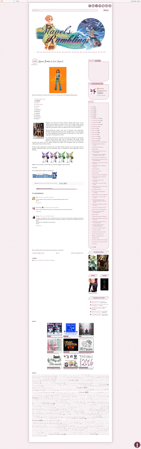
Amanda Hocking (60, 376)
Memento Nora (35, 411)
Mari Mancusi (104, 409)
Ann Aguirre (36, 377)
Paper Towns (80, 414)
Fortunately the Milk (36, 394)
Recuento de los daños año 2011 (99, 242)
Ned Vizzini (39, 414)
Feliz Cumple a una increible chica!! (98, 197)
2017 (92, 107)
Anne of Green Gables (61, 377)
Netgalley (55, 414)
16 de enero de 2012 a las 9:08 (51, 207)
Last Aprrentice (91, 405)
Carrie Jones (44, 383)
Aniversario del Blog (104, 376)
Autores (41, 379)
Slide (90, 423)
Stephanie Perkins (61, 424)
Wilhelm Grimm (85, 434)
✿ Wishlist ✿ (75, 52)
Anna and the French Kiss (49, 377)
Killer (36, 108)
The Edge (95, 427)
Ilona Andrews (103, 396)
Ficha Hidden (95, 149)
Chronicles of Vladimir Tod (73, 384)
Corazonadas (51, 386)
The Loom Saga (62, 430)
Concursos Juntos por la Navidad (98, 180)
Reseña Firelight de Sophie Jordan (98, 144)
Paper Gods (73, 414)
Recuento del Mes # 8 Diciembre (100, 239)
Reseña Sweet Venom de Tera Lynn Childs (99, 151)
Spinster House (35, 424)
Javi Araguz (101, 399)
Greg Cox (60, 395)
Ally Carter (44, 376)
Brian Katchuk (105, 380)
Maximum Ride (78, 410)
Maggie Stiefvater (36, 409)
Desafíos (80, 388)
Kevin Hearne (80, 403)
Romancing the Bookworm (86, 420)
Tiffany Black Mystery (101, 431)
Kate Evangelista (37, 403)
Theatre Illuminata (91, 431)
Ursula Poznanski (67, 433)
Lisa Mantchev (97, 406)
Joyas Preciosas (62, 402)
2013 (92, 115)
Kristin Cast (50, 405)
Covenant (57, 386)
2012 (92, 117)
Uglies (55, 433)
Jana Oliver (79, 399)
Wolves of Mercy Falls (102, 434)
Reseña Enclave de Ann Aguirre (99, 142)
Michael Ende (58, 411)
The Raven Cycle (102, 430)
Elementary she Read (98, 389)
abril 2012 (94, 134)
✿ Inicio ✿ (39, 52)
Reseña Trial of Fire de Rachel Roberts (99, 166)
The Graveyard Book (36, 429)
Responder (38, 202)
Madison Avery (104, 407)
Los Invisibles (44, 407)
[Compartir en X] (63, 183)
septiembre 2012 (96, 124)
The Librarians (55, 430)
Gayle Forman (83, 394)
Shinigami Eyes (65, 423)
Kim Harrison (104, 403)
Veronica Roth (91, 433)
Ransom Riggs (36, 418)
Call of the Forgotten (60, 381)
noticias (61, 414)
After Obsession (69, 375)
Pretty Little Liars (40, 99)
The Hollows (72, 429)
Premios (38, 417)
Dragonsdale (41, 389)
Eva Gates (95, 390)
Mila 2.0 (71, 411)
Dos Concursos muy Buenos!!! (99, 157)
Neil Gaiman (45, 414)
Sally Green (59, 422)
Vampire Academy (77, 433)
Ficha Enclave (95, 173)
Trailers (39, 433)
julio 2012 (94, 128)
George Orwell (100, 394)
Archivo (91, 101)
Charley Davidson (87, 383)
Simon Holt (77, 423)
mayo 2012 (95, 132)
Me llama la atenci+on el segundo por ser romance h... (100, 311)
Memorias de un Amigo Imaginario (47, 411)
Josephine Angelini (53, 402)
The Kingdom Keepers (36, 430)
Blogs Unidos (43, 380)
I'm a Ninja (87, 396)
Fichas (81, 392)
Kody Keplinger (43, 405)
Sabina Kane (39, 422)
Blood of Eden (58, 380)
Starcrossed (53, 424)
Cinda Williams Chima (85, 384)
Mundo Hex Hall (64, 413)
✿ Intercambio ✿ (92, 52)
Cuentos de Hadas (64, 386)
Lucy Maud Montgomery (61, 407)
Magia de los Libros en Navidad (49, 409)
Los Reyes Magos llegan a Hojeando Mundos (98, 225)
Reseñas (49, 183)
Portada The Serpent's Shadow (99, 216)
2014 (92, 113)
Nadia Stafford (87, 413)
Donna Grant (34, 389)
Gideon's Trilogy (42, 395)
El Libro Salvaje (83, 389)
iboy (92, 396)
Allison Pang (38, 376)
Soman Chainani (96, 423)
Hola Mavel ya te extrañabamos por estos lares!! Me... (99, 307)
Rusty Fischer (103, 420)
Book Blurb (72, 380)
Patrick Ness (105, 414)
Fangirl (56, 392)
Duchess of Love (56, 389)
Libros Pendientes (56, 406)
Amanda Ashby (52, 376)
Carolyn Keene (36, 383)
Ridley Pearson (63, 420)
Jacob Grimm (45, 399)
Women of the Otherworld (38, 436)
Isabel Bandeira (96, 398)
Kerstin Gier (65, 403)
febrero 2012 (95, 138)
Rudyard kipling (96, 420)
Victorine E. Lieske (44, 434)
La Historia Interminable (75, 405)
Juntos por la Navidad (87, 402)
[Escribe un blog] (61, 183)
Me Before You (85, 410)
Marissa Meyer (53, 410)
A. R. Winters (49, 375)
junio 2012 (95, 130)
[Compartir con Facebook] (64, 183)
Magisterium (60, 409)
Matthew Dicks (61, 410)
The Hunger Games (81, 429)
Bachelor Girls (76, 379)
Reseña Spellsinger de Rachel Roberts (99, 177)
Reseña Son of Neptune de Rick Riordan (99, 204)
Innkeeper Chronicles (51, 398)
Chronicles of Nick (62, 384)
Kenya (37, 216)
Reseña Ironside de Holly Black (99, 174)
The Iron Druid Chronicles (102, 429)
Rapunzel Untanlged (45, 418)
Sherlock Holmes (45, 423)
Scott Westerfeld (89, 422)
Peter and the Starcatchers (73, 416)
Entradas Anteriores (77, 253)
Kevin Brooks (73, 403)
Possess (102, 416)
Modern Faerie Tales (102, 411)
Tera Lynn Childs (81, 426)
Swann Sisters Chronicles (52, 426)
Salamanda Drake (51, 422)
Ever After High (41, 392)
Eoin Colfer (54, 390)
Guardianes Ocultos (76, 395)
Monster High (35, 413)
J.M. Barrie (39, 399)
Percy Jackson (35, 416)
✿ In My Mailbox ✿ (66, 52)
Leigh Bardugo (49, 406)
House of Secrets (80, 396)
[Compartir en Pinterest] (66, 183)
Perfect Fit (42, 416)
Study (99, 424)
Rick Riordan (54, 420)
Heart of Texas (105, 395)
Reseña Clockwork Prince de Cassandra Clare (99, 222)
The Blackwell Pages (59, 427)
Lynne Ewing (88, 407)
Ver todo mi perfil (101, 95)
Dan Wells (72, 386)
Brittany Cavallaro (44, 381)
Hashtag (98, 395)
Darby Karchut (87, 386)
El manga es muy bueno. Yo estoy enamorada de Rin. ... (100, 314)
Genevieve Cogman (92, 394)
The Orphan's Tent (87, 430)
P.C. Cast (67, 414)
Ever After (34, 392)
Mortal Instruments (55, 413)
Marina (46, 410)
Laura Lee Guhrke (100, 405)
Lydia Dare (82, 407)
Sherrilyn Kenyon (55, 423)
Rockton (77, 420)
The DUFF (90, 427)
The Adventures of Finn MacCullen (94, 426)
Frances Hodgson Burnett (47, 394)
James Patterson (72, 399)
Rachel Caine (71, 417)
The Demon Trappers (82, 427)
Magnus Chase (68, 409)
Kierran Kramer (88, 403)
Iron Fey (89, 398)
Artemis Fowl (95, 377)
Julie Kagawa (77, 402)
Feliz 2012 (94, 243)
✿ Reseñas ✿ (46, 52)
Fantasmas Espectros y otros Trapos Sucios (68, 392)
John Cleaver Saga (88, 400)
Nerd (51, 414)
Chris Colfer (43, 384)
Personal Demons (62, 416)
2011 (92, 247)
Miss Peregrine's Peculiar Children (90, 411)
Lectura (37, 406)
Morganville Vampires (44, 413)
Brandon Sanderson (96, 380)
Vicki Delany (98, 433)
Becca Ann (98, 379)
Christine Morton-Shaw (52, 384)
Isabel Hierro (103, 398)
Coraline (45, 386)
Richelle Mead (46, 420)
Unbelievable (39, 104)
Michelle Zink (65, 411)
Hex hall (49, 396)
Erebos (60, 390)
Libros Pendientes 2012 (97, 234)
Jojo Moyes (103, 400)
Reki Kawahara (90, 418)
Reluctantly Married (104, 418)
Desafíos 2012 (95, 238)
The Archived (106, 426)
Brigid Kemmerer (35, 381)
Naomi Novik (101, 413)
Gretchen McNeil (67, 395)
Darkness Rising (37, 387)
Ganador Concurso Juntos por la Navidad (100, 163)
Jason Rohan (94, 399)
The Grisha (44, 429)
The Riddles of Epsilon (42, 431)
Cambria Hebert (69, 381)
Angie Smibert (95, 376)
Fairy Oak (49, 392)
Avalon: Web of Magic (49, 379)
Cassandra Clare (59, 383)
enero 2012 (95, 140)
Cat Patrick (68, 383)
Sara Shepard (54, 183)
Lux (77, 407)
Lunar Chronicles (71, 407)
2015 (92, 111)
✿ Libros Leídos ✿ (56, 52)
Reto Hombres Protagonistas (99, 209)
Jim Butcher (80, 400)
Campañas (76, 381)
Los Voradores (52, 407)
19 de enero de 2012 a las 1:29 (47, 216)
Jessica (67, 400)
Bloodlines (65, 380)
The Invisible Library (91, 429)
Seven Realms (106, 422)
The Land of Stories (46, 430)
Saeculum (45, 422)
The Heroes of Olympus (63, 429)
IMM (33, 398)
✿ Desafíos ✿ (83, 52)
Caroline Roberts (105, 381)
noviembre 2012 (96, 120)
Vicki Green (105, 433)
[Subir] (137, 445)
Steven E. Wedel (77, 424)
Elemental (90, 389)
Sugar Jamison (105, 424)
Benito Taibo (104, 379)
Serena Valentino (98, 422)
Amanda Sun (67, 376)
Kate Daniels (106, 402)
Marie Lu (42, 410)
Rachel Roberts (96, 417)
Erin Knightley (66, 390)
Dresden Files (48, 389)
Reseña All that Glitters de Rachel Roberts (100, 219)
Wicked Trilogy (78, 434)
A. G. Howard (42, 375)
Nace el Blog (80, 413)
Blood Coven (50, 380)
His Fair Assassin (56, 396)
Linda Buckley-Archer (79, 406)
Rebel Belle (68, 418)
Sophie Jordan (104, 423)
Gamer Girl (76, 394)
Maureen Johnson (69, 410)
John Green (96, 400)
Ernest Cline (72, 390)
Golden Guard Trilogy (52, 395)
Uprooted (60, 433)
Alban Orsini (91, 375)
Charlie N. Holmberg (96, 383)
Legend (42, 406)
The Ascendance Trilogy (38, 427)
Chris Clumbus (36, 384)
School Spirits (81, 422)
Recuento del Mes (78, 418)
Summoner (34, 426)
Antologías (78, 377)
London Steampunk (36, 407)
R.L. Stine (65, 417)
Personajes (55, 416)
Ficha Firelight (95, 169)
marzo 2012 (95, 136)
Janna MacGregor (86, 399)
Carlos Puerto (89, 381)
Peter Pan (82, 416)
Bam (37, 197)
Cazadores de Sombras (76, 383)
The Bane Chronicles (49, 427)
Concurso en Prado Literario (99, 207)
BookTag (88, 380)
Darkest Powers (105, 386)
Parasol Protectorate (96, 414)
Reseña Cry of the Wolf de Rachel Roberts (98, 212)
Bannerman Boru (84, 379)
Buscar (106, 10)
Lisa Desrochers (89, 406)
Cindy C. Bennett (95, 384)
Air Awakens (84, 375)
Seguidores (91, 60)
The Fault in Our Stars (103, 427)
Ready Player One (60, 418)
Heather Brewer (35, 396)
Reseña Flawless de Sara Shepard (100, 194)
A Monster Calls (35, 375)
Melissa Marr (100, 410)
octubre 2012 (95, 122)
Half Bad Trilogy (85, 395)
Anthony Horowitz (70, 377)
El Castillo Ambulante (65, 389)
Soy (90, 83)
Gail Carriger (61, 394)
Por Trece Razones (89, 416)
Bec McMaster (92, 379)
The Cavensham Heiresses (70, 427)
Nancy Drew (94, 413)
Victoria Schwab (35, 434)
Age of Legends (77, 375)
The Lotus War (70, 430)
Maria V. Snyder (35, 410)
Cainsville (52, 381)
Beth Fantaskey (35, 380)
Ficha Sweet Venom (96, 189)
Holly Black (64, 396)
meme (106, 410)
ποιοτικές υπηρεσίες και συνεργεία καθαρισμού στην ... (98, 302)
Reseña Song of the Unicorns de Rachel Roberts (99, 160)
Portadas (96, 416)
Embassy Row (48, 390)
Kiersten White (96, 403)
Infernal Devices (41, 398)
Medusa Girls (93, 410)
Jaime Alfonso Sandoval (54, 399)
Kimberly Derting (35, 405)
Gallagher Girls (68, 394)
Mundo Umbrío (72, 413)
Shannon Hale (37, 423)
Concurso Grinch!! (96, 230)
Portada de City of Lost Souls (99, 232)
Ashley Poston (35, 379)
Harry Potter (92, 395)
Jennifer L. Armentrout (59, 400)
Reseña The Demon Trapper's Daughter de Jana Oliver (99, 155)
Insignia (59, 398)
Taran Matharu (70, 426)
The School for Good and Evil (55, 431)
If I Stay (96, 396)
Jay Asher (107, 399)
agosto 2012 (95, 126)
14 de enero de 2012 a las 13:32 (46, 197)
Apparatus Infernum (86, 377)
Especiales (89, 390)
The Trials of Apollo (76, 431)
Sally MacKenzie (66, 422)
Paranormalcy (87, 414)
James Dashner (64, 399)
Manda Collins (85, 409)
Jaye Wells (42, 400)
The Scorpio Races (66, 431)
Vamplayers (84, 433)
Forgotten (105, 392)
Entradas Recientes (38, 253)
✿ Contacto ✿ (102, 52)
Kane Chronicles (98, 402)
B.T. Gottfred (63, 379)
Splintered (42, 424)
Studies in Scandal (92, 424)
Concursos (103, 384)
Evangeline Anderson (103, 390)
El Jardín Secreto (75, 389)
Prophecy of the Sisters (56, 417)
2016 (92, 109)
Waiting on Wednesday (56, 434)
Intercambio (65, 398)
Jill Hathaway (73, 400)
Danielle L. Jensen (79, 386)
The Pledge (95, 430)
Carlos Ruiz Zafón (96, 381)
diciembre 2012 (96, 118)
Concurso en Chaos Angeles (99, 228)
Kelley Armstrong (47, 403)
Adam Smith (62, 375)
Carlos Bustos (82, 381)
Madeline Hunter (96, 407)
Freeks (55, 394)
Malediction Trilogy (77, 409)
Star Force (47, 424)
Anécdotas (88, 376)
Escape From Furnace (81, 390)
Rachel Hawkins (78, 417)
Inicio (57, 253)
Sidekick (71, 423)
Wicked (37, 106)
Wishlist (92, 434)
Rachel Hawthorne (87, 417)
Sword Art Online (62, 426)
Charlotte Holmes (105, 383)
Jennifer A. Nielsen (49, 400)
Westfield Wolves (69, 434)
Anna (41, 377)
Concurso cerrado (96, 171)
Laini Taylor (84, 405)
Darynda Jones (46, 387)
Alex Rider (98, 375)
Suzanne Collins (41, 426)
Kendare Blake (58, 403)
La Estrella (67, 405)
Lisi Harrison (104, 406)
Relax (97, 418)
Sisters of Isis (84, 423)
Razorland (53, 418)
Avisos (58, 379)
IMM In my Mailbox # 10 (98, 236)
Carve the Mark (51, 383)
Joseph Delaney (44, 402)
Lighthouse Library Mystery (67, 406)
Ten (76, 426)
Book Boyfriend (81, 380)
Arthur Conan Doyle (103, 377)
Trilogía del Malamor (48, 433)
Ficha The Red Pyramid (97, 147)
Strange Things (84, 424)
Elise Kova (40, 390)
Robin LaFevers (71, 420)
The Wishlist (83, 431)
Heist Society (43, 396)
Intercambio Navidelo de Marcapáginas (77, 398)
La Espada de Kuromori (59, 405)
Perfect (37, 102)
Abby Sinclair (56, 375)
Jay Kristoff (35, 400)
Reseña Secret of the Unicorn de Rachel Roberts (100, 187)
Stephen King (69, 424)
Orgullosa (100, 83)
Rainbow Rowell (105, 417)
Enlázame (94, 83)
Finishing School (92, 392)
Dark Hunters (95, 386)
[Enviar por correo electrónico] (60, 183)
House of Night (71, 396)
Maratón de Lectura (94, 409)
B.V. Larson (70, 379)
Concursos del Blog (36, 386)
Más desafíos (95, 214)
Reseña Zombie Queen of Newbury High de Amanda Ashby (99, 201)
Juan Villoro (70, 402)
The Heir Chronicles (52, 429)
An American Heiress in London (78, 376)
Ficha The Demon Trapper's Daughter (98, 192)
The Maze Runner (78, 430)
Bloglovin (98, 60)
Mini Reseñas (77, 412)
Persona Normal (48, 416)
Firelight (100, 392)
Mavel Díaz (38, 207)
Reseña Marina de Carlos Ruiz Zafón (99, 184)
